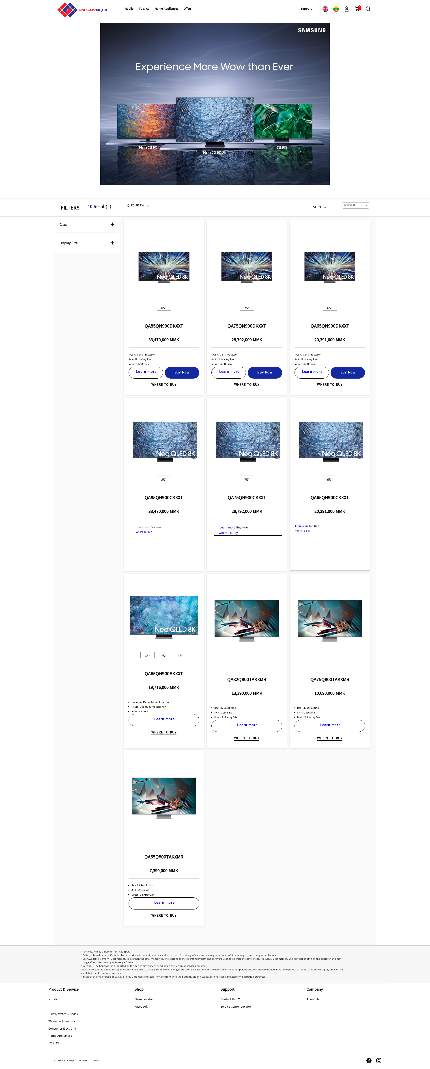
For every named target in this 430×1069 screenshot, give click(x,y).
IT (49, 1007)
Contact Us (228, 999)
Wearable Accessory (61, 1021)
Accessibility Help (64, 1061)
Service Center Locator (236, 1007)
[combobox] (355, 205)
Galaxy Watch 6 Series (63, 1014)
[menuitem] (129, 9)
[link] (325, 9)
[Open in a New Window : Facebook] (369, 1060)
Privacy (83, 1061)
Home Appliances (60, 1036)
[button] (346, 9)
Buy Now (181, 373)
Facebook (141, 1007)
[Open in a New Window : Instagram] (379, 1060)
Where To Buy (164, 385)
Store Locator (144, 999)
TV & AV (53, 1043)
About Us (313, 999)
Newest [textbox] (349, 206)
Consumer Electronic (62, 1029)
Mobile (52, 999)
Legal (96, 1061)
